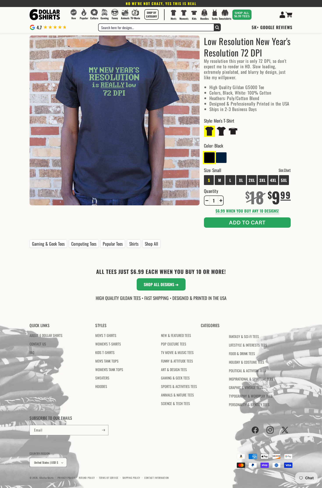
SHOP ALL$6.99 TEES (242, 14)
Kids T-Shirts (105, 352)
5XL (284, 180)
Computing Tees (83, 243)
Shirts (133, 243)
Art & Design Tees (174, 369)
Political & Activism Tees (247, 370)
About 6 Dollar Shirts (46, 335)
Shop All (151, 243)
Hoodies (101, 386)
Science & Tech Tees (175, 403)
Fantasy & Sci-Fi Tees (244, 336)
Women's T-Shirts (108, 344)
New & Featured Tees (176, 335)
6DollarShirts (46, 478)
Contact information (156, 478)
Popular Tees (113, 243)
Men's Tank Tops (107, 361)
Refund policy (87, 478)
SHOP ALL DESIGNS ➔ (161, 284)
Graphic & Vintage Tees (246, 387)
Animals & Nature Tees (177, 395)
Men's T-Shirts (105, 335)
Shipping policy (131, 478)
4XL (273, 180)
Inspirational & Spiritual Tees (251, 379)
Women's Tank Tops (109, 369)
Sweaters (102, 378)
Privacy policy (66, 478)
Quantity (211, 191)
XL (241, 180)
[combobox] (156, 27)
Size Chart (285, 169)
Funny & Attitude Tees (177, 361)
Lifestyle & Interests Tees (248, 345)
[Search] (217, 27)
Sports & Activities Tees (179, 386)
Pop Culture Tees (173, 344)
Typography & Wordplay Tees (250, 396)
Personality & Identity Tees (249, 404)
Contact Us (38, 344)
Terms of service (108, 478)
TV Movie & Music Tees (177, 352)
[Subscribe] (103, 430)
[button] (151, 14)
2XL (252, 180)
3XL (262, 180)
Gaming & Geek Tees (48, 243)
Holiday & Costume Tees (246, 362)
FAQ (32, 352)
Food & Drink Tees (242, 353)
